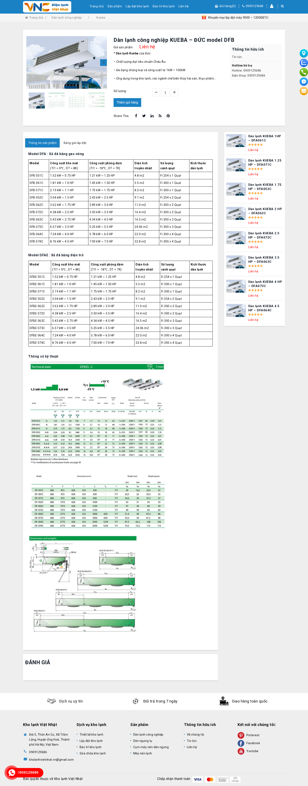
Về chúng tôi (195, 734)
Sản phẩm (114, 6)
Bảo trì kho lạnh (164, 6)
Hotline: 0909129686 (246, 70)
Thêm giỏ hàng (127, 102)
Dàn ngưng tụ (142, 740)
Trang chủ (97, 6)
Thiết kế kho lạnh (92, 734)
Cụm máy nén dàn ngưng (151, 747)
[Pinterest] (168, 116)
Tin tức (237, 57)
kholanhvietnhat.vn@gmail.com (51, 759)
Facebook (253, 743)
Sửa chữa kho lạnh (93, 753)
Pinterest (253, 735)
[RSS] (160, 116)
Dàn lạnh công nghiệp (148, 734)
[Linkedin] (152, 116)
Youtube (252, 751)
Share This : (122, 116)
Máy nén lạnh (142, 753)
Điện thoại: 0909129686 (248, 75)
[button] (103, 62)
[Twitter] (144, 116)
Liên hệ (184, 6)
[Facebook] (136, 116)
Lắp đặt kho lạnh (137, 6)
